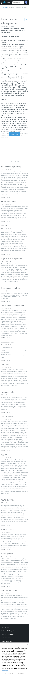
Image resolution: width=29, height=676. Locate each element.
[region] (14, 659)
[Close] (27, 644)
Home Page (4, 7)
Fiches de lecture (5, 637)
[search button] (22, 2)
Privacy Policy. (5, 670)
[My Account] (26, 2)
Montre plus (14, 134)
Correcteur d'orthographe (7, 634)
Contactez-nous (5, 627)
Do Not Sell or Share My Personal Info (14, 673)
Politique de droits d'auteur (8, 641)
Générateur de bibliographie (8, 630)
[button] (2, 3)
